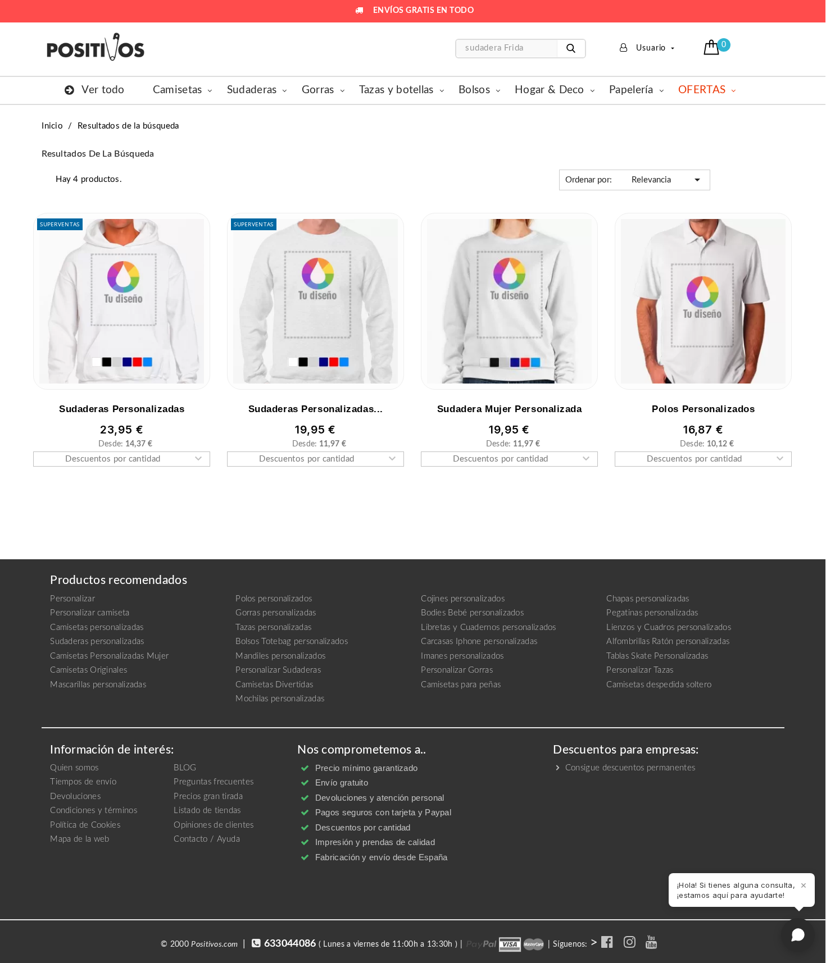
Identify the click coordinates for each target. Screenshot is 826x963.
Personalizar (72, 599)
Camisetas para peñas (461, 685)
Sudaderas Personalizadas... (315, 409)
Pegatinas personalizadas (652, 613)
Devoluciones (75, 796)
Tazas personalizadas (273, 627)
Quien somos (74, 768)
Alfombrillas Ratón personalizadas (667, 641)
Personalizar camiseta (89, 613)
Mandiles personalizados (280, 656)
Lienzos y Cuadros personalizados (668, 627)
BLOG (185, 768)
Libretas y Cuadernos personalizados (488, 627)
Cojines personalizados (463, 599)
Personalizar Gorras (457, 670)
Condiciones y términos (93, 810)
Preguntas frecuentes (213, 782)
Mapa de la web (79, 839)
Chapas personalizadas (647, 599)
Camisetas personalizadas (96, 627)
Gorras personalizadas (275, 613)
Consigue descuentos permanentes (629, 768)
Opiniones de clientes (213, 825)
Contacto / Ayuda (207, 839)
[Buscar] (571, 48)
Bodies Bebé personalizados (472, 613)
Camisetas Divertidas (274, 685)
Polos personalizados (273, 599)
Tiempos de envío (83, 782)
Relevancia (635, 179)
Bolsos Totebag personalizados (291, 641)
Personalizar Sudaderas (278, 670)
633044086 (290, 944)
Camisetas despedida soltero (658, 685)
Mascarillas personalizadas (98, 685)
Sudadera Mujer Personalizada (509, 409)
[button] (713, 47)
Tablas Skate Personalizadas (657, 656)
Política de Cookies (85, 825)
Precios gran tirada (208, 796)
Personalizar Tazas (639, 670)
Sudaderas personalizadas (121, 409)
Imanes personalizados (462, 656)
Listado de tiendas (207, 810)
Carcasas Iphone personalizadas (479, 641)
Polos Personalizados (703, 409)
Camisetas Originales (88, 670)
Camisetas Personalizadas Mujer (109, 656)
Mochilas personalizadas (279, 699)
